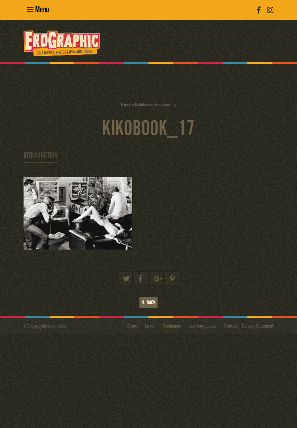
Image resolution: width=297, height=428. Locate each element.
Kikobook (143, 104)
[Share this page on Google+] (156, 278)
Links (149, 325)
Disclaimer (171, 325)
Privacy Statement (257, 325)
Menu (41, 10)
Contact (231, 325)
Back (150, 302)
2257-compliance (202, 325)
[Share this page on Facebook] (141, 278)
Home (126, 104)
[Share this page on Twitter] (125, 278)
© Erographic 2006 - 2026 (45, 325)
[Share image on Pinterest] (172, 278)
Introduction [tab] (41, 155)
